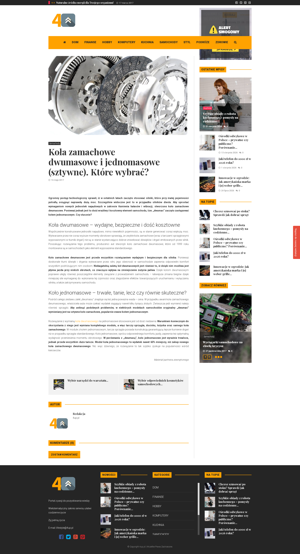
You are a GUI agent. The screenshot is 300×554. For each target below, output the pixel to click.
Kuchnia (147, 42)
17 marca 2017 (126, 3)
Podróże (203, 42)
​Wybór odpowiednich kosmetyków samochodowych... (161, 382)
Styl (187, 42)
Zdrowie (221, 42)
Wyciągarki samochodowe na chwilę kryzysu (223, 344)
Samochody (169, 42)
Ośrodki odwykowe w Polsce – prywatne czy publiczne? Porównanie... (230, 242)
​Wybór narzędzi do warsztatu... (88, 380)
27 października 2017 (216, 351)
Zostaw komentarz (64, 454)
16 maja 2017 (57, 180)
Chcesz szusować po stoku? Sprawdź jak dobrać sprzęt (231, 213)
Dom (75, 42)
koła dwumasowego (86, 321)
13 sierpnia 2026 (229, 152)
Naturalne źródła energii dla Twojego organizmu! (85, 2)
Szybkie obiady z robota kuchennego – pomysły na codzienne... (220, 117)
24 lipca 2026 (227, 190)
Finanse (90, 42)
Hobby (107, 42)
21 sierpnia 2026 (214, 126)
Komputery (126, 42)
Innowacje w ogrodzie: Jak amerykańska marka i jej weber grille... (235, 181)
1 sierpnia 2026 (228, 168)
